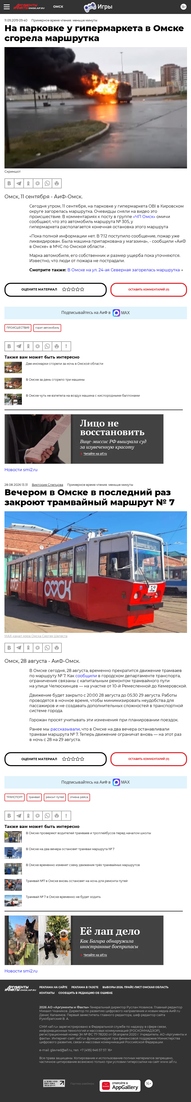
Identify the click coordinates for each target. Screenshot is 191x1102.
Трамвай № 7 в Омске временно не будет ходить (63, 897)
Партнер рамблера (82, 1083)
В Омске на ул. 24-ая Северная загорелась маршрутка (123, 270)
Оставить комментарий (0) (148, 289)
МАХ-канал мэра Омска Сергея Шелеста (35, 636)
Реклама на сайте (53, 987)
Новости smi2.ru (21, 469)
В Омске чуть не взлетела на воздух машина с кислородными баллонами (83, 395)
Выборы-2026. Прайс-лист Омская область (135, 987)
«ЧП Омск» (144, 216)
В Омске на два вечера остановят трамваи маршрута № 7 (70, 849)
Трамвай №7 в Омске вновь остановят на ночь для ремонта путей (77, 881)
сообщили (86, 675)
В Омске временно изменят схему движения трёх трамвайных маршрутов (83, 865)
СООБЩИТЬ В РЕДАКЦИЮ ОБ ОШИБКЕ (85, 993)
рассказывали (65, 729)
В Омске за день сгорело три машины (55, 379)
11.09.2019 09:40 (15, 20)
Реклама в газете (84, 987)
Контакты (46, 993)
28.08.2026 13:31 (16, 485)
